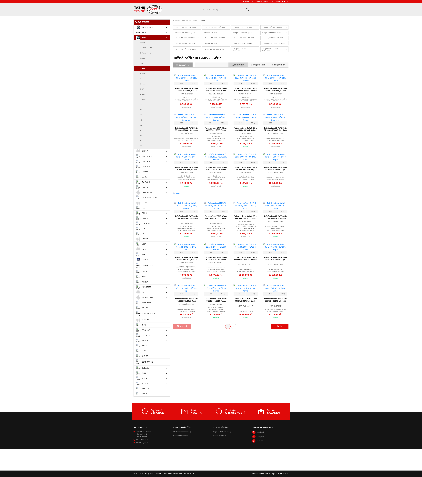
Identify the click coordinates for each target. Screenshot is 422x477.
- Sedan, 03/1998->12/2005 (214, 27)
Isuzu (144, 228)
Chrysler (146, 161)
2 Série (142, 58)
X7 (141, 141)
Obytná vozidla (149, 314)
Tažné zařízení (142, 22)
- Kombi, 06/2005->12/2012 (272, 38)
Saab (144, 346)
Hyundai (146, 223)
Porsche (146, 335)
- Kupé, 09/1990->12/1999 (242, 32)
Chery (145, 151)
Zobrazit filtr (184, 65)
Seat (144, 351)
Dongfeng (147, 192)
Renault (145, 340)
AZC (286, 474)
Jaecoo (145, 239)
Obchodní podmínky (180, 432)
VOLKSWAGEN (148, 389)
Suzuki (145, 373)
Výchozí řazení (238, 65)
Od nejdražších (278, 65)
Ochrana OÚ (188, 474)
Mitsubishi (146, 302)
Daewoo (146, 182)
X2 (141, 115)
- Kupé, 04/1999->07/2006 (272, 32)
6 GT (142, 89)
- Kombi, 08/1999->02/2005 (243, 38)
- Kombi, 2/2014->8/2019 (242, 43)
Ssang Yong (147, 362)
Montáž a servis (218, 435)
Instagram (260, 436)
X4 (141, 125)
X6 (141, 135)
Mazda (145, 282)
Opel (144, 325)
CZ (278, 1)
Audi (144, 32)
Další (279, 326)
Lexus (144, 271)
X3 (141, 120)
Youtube (260, 441)
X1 (141, 110)
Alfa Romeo (147, 27)
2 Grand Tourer (146, 53)
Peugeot (146, 330)
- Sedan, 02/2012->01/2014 (272, 27)
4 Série (142, 73)
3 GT (142, 63)
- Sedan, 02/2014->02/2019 (185, 32)
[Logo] (148, 9)
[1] (247, 9)
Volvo (145, 394)
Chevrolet (147, 156)
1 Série (142, 42)
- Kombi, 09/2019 (210, 43)
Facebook (260, 432)
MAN (144, 277)
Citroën (146, 166)
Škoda (145, 356)
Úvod (177, 21)
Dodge (145, 187)
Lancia (145, 259)
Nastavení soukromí (172, 474)
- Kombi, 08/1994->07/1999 (214, 38)
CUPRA (145, 172)
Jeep (144, 244)
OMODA (145, 320)
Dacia (144, 177)
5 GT (142, 79)
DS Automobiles (149, 197)
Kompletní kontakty (180, 435)
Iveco (144, 234)
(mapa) (149, 432)
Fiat (144, 208)
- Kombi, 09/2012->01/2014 (185, 43)
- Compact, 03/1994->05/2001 (241, 49)
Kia (143, 254)
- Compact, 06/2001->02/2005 (270, 49)
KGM (144, 249)
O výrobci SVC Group (221, 432)
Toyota (145, 383)
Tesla (144, 378)
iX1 (141, 104)
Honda (145, 218)
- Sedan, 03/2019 (210, 32)
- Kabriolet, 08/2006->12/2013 (215, 49)
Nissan (145, 308)
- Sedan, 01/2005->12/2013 (243, 27)
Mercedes (146, 287)
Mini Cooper (147, 297)
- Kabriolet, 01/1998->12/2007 (186, 49)
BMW (144, 37)
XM (141, 146)
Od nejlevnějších (258, 65)
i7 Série (143, 99)
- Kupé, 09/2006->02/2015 (185, 38)
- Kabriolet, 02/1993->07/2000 (273, 43)
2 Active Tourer (146, 48)
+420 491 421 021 (248, 1)
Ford (144, 213)
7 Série (142, 94)
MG (143, 292)
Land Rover (147, 265)
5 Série (142, 84)
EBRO (144, 203)
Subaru (145, 368)
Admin (158, 474)
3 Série (142, 68)
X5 (141, 130)
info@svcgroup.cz (262, 1)
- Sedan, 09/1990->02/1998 (185, 27)
